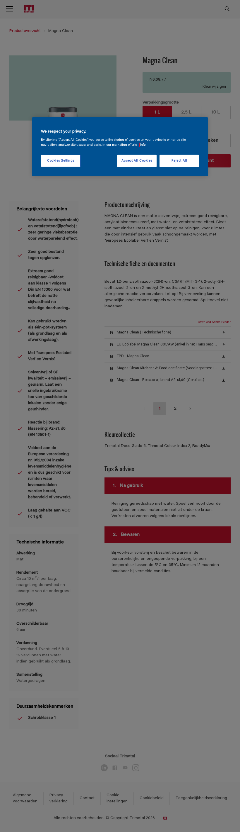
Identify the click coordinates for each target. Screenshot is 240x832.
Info (142, 145)
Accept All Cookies (136, 160)
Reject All (179, 160)
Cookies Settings (60, 160)
